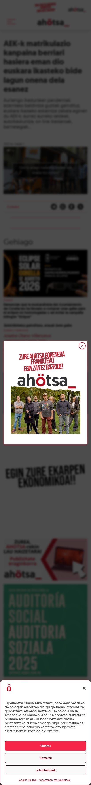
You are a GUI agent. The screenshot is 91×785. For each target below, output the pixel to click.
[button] (84, 688)
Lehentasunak (46, 770)
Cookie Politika (27, 779)
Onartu (45, 746)
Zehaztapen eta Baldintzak (54, 779)
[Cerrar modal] (82, 345)
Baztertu (46, 758)
